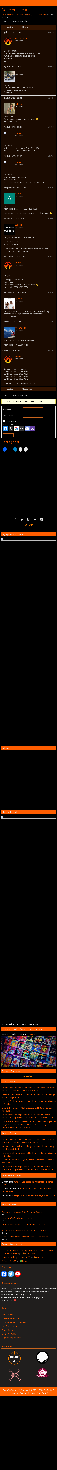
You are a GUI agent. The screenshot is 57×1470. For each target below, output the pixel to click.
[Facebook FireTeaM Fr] (15, 519)
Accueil (4, 15)
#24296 (51, 32)
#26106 (51, 292)
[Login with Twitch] (32, 428)
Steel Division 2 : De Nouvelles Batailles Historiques (25, 1236)
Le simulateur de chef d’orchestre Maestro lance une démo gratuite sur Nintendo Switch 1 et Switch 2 (28, 1141)
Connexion (8, 435)
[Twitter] (11, 1274)
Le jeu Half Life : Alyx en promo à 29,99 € (20, 1218)
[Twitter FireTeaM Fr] (21, 519)
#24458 (51, 66)
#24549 (51, 156)
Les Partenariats (9, 1314)
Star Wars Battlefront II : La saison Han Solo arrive (24, 1230)
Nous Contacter (9, 1330)
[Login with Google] (16, 428)
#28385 (51, 350)
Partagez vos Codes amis (37, 15)
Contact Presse (9, 1333)
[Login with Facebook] (5, 428)
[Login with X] (11, 428)
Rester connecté (11, 421)
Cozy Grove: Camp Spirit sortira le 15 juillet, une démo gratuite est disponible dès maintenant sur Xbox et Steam (27, 1168)
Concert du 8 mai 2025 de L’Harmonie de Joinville (24, 1224)
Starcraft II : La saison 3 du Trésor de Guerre (22, 1212)
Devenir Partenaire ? (11, 1318)
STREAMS (32, 1034)
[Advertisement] (28, 483)
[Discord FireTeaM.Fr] (41, 519)
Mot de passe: (8, 415)
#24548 (51, 127)
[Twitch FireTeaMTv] (28, 519)
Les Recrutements (10, 1326)
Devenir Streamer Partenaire (15, 1322)
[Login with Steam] (21, 428)
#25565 (51, 219)
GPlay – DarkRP (9, 1261)
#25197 (51, 187)
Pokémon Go (21, 15)
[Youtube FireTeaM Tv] (35, 519)
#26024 (51, 256)
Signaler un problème (11, 1337)
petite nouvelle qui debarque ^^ (16, 1257)
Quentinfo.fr (42, 1393)
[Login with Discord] (27, 428)
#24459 (51, 98)
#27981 (51, 322)
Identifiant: (7, 409)
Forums (11, 15)
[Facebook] (4, 1274)
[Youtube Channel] (18, 1274)
